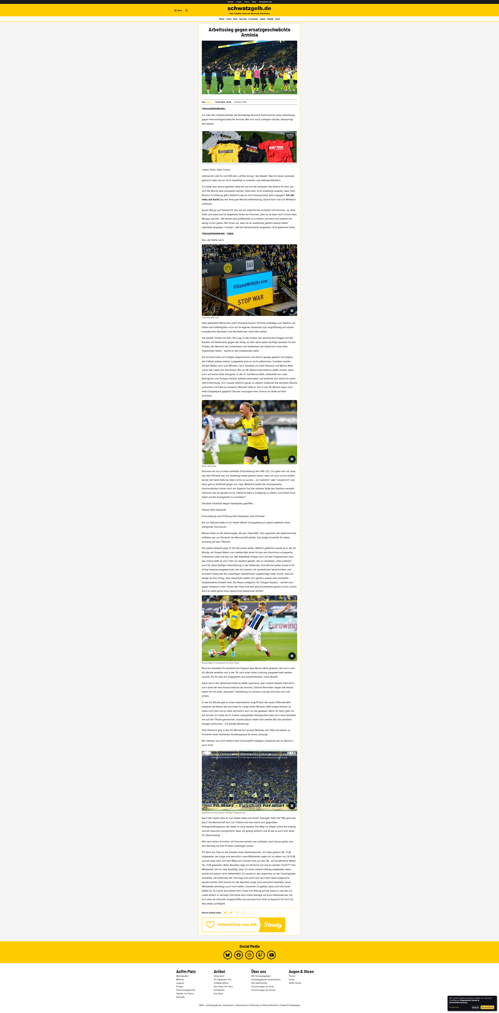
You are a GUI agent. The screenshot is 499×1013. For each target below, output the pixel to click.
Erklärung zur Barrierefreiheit (264, 1005)
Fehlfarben (219, 990)
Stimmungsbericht (185, 990)
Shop (254, 2)
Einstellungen (454, 1007)
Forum (239, 2)
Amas (235, 19)
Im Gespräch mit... (223, 979)
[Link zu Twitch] (260, 955)
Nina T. (209, 102)
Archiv (277, 19)
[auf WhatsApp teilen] (243, 912)
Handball (270, 19)
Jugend (262, 19)
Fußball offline (221, 983)
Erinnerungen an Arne (262, 986)
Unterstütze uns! (265, 2)
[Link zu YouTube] (271, 955)
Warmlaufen (182, 976)
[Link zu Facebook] (238, 955)
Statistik (180, 997)
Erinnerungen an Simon (263, 990)
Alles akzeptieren (487, 1007)
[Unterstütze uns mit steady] (249, 924)
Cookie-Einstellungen (290, 1005)
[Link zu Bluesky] (227, 955)
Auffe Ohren (295, 983)
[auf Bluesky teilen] (225, 912)
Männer (222, 19)
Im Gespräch (253, 19)
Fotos (247, 2)
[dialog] (472, 1003)
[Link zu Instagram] (249, 955)
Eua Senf (218, 993)
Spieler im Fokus (184, 993)
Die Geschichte (259, 983)
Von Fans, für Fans (223, 986)
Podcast (230, 2)
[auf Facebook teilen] (237, 912)
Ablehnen (475, 1007)
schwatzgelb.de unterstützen (266, 979)
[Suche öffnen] (186, 10)
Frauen (228, 19)
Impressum (228, 1005)
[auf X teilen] (231, 912)
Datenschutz (242, 1005)
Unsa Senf (243, 19)
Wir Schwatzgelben (261, 976)
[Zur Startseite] (249, 8)
